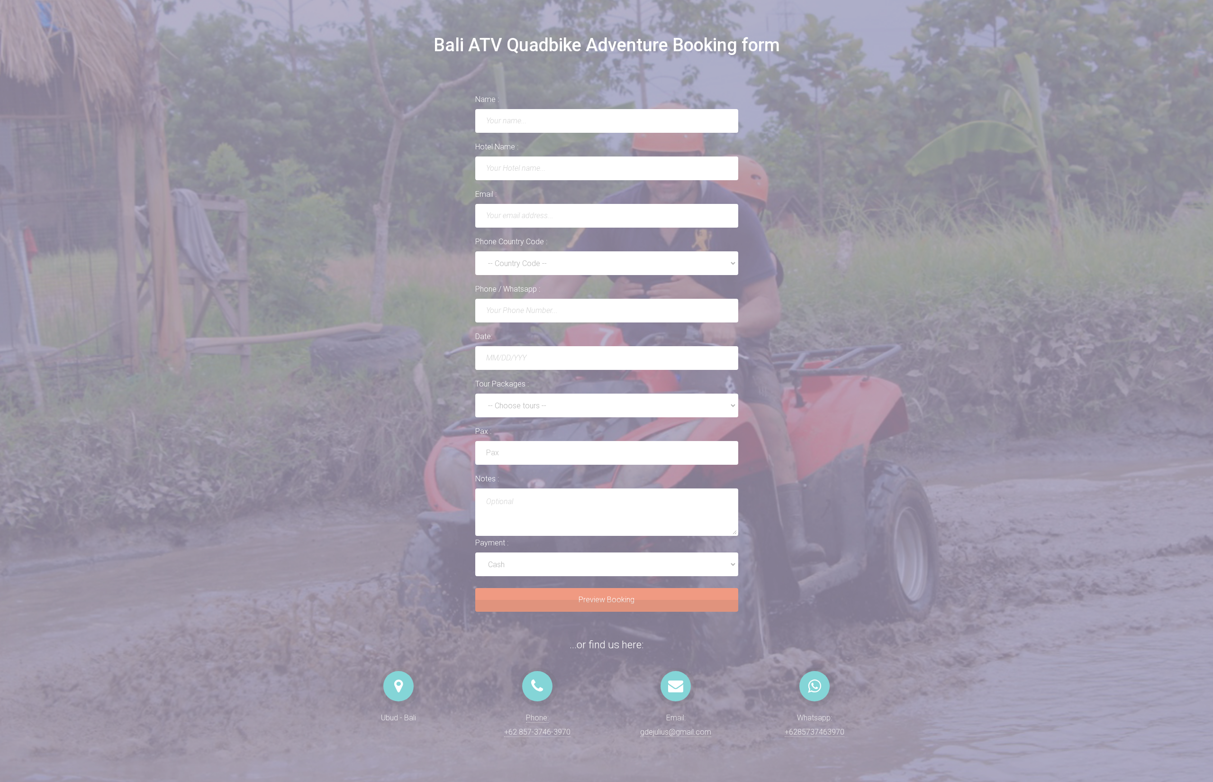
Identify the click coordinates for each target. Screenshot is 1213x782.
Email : (486, 194)
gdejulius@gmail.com (675, 731)
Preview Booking (606, 599)
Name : (487, 99)
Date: (483, 336)
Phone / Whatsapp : (507, 289)
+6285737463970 (814, 731)
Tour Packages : (502, 383)
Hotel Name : (496, 146)
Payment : (491, 542)
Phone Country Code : (511, 241)
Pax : (483, 431)
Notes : (487, 478)
